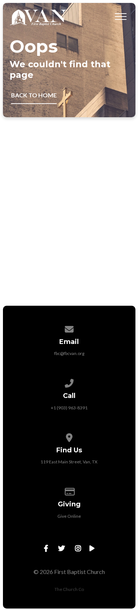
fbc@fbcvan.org (69, 353)
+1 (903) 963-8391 (69, 407)
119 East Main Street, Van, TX (69, 461)
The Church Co (69, 589)
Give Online (69, 516)
